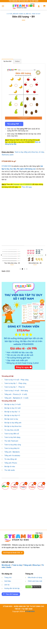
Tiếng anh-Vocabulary (12, 456)
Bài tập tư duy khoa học (12, 426)
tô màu (41, 152)
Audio (8, 567)
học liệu (13, 169)
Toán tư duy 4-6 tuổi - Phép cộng (16, 380)
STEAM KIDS (6, 166)
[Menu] (3, 6)
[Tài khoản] (39, 6)
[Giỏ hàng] (44, 6)
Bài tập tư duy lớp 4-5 (12, 415)
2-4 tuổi (9, 14)
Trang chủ (7, 577)
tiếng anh (27, 152)
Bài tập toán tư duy (11, 419)
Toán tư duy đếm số (11, 434)
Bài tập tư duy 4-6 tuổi (12, 408)
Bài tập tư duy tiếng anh (12, 423)
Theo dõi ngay (27, 187)
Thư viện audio (9, 470)
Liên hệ (6, 585)
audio (11, 155)
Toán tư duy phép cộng (12, 445)
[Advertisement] (23, 41)
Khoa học (36, 565)
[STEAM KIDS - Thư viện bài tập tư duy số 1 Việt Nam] (23, 6)
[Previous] (1, 259)
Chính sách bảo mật (35, 581)
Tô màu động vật (10, 459)
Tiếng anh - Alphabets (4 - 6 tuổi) (16, 398)
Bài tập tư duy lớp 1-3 (12, 412)
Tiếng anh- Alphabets (12, 452)
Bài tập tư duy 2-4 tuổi (12, 404)
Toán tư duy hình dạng (12, 437)
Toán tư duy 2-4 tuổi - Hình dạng (16, 391)
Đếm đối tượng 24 (19, 14)
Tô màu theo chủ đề (11, 430)
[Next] (45, 259)
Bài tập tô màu (9, 466)
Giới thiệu (7, 581)
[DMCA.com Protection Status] (33, 587)
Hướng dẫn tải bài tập (12, 588)
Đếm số (28, 14)
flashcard (5, 155)
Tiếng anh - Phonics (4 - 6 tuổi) (15, 394)
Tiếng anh (27, 565)
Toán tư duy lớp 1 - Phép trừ (14, 387)
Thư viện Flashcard (11, 441)
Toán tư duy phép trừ (11, 448)
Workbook (6, 565)
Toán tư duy (36, 14)
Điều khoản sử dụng (35, 577)
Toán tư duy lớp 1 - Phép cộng (15, 383)
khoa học (34, 152)
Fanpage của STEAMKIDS (22, 184)
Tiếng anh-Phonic (10, 463)
